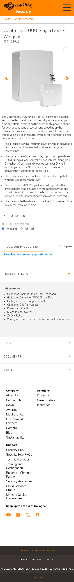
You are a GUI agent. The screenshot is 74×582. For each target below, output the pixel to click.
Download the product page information (28, 254)
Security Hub (15, 450)
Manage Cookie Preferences (16, 496)
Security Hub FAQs (19, 455)
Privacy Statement (32, 559)
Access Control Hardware (31, 19)
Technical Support (18, 459)
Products (43, 395)
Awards (11, 410)
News (10, 405)
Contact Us (13, 400)
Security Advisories (19, 481)
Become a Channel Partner (18, 474)
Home (7, 19)
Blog (9, 433)
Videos (9, 370)
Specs (8, 343)
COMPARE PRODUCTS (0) (22, 247)
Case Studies (46, 400)
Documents (12, 356)
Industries (43, 405)
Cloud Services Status (16, 488)
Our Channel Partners (14, 421)
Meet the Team (16, 414)
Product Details (16, 274)
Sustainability (15, 437)
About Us (12, 395)
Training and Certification (14, 466)
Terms (49, 559)
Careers (11, 428)
